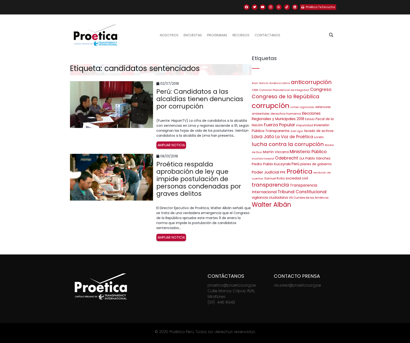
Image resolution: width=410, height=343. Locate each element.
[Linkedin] (295, 7)
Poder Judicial (265, 172)
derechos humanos (285, 113)
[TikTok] (287, 7)
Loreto (319, 137)
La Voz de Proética (294, 137)
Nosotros (169, 35)
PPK (283, 172)
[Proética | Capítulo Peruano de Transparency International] (95, 35)
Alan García (260, 83)
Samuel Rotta (274, 178)
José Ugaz (296, 131)
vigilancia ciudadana (270, 197)
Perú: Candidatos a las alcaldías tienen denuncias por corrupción (199, 99)
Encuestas (193, 35)
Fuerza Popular (279, 125)
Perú (295, 163)
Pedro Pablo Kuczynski (271, 163)
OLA (301, 158)
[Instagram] (271, 7)
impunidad (304, 125)
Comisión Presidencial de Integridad (284, 90)
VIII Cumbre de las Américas (309, 198)
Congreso (320, 89)
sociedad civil (297, 178)
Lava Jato (263, 136)
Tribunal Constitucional (302, 192)
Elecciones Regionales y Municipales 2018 (286, 116)
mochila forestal (263, 158)
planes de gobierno (316, 164)
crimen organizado (302, 107)
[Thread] (279, 7)
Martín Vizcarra (276, 152)
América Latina (279, 83)
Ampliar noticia (171, 145)
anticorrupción (311, 82)
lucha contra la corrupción (288, 144)
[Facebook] (246, 7)
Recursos (241, 35)
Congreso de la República (285, 96)
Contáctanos (267, 35)
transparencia (270, 184)
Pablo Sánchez (318, 158)
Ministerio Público (308, 152)
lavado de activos (319, 131)
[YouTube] (263, 7)
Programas (217, 35)
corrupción (270, 105)
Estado (310, 119)
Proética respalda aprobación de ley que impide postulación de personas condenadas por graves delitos (198, 179)
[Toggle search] (331, 35)
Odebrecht (286, 158)
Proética (299, 171)
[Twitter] (254, 7)
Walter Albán (271, 204)
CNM (255, 90)
